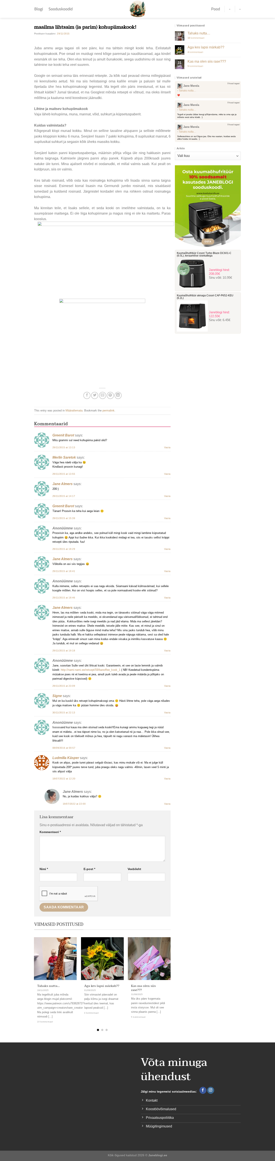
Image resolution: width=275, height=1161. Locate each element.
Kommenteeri (50, 832)
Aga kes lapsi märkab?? (101, 986)
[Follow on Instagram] (210, 1090)
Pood (215, 9)
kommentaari (196, 38)
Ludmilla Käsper (65, 758)
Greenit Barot (63, 435)
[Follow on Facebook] (202, 1090)
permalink (108, 410)
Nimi (44, 869)
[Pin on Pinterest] (110, 395)
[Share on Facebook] (86, 395)
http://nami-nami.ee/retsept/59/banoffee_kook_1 (90, 669)
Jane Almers (62, 484)
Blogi (38, 9)
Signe (57, 696)
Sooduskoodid (61, 9)
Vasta (167, 447)
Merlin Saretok (64, 457)
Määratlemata (74, 410)
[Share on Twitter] (94, 395)
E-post (89, 869)
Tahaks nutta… (48, 986)
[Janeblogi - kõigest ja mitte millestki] (137, 9)
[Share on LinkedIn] (118, 395)
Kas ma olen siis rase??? (143, 988)
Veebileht (134, 869)
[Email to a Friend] (102, 395)
